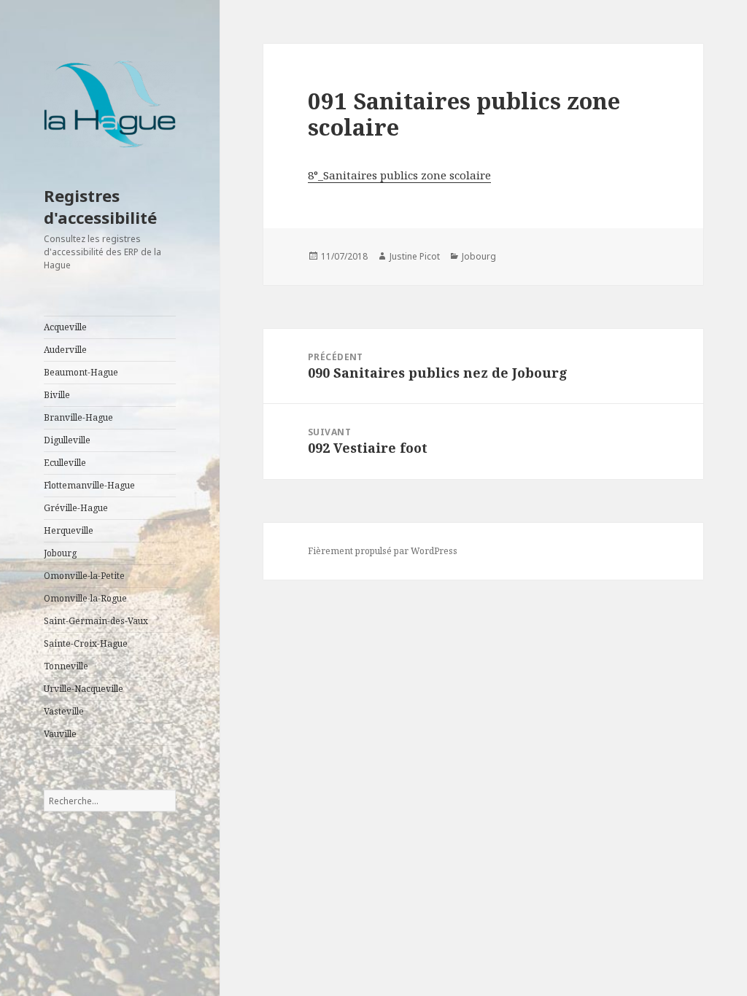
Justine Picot (415, 256)
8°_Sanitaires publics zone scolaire (399, 175)
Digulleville (67, 440)
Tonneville (66, 666)
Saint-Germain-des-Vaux (96, 621)
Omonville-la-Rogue (85, 598)
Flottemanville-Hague (89, 485)
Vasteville (64, 711)
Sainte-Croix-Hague (86, 643)
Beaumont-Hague (81, 372)
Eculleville (65, 462)
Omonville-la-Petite (84, 575)
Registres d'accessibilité (100, 206)
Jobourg (60, 553)
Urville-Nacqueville (83, 688)
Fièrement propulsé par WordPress (382, 551)
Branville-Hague (78, 417)
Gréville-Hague (76, 508)
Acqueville (65, 327)
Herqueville (68, 530)
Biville (57, 395)
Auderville (65, 349)
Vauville (60, 734)
